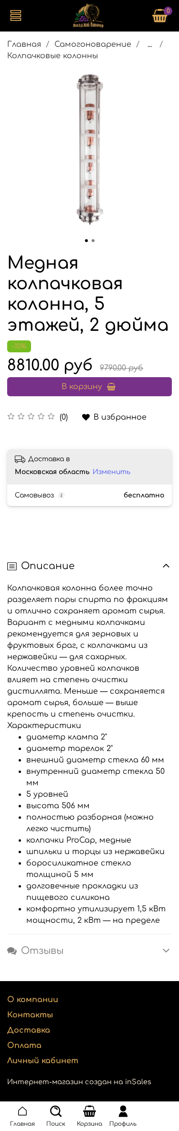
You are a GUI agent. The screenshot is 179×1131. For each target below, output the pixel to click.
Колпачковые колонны (52, 56)
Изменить (111, 472)
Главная (24, 44)
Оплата (24, 1045)
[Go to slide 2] (93, 240)
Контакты (30, 1015)
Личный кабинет (42, 1061)
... (149, 44)
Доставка (28, 1030)
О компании (32, 999)
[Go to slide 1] (86, 240)
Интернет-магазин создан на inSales (79, 1082)
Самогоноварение (92, 44)
